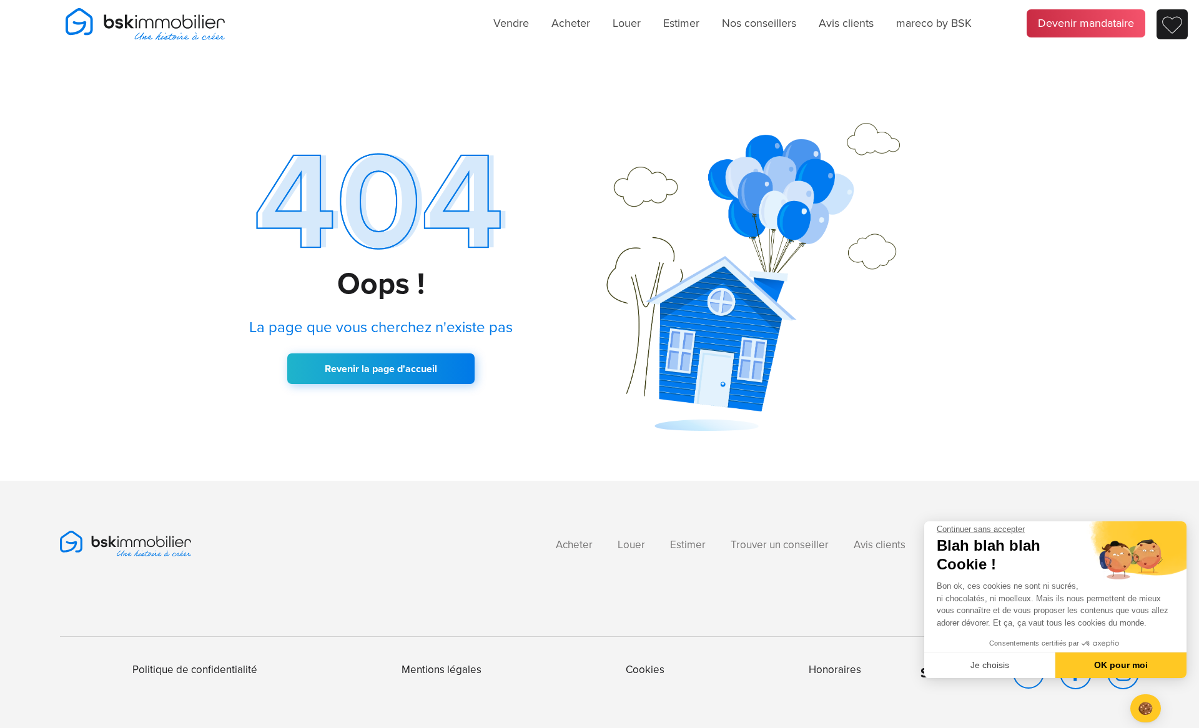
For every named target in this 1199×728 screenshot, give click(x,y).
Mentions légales (441, 669)
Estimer (681, 23)
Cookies (645, 669)
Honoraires (835, 669)
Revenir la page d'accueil (381, 369)
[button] (1145, 708)
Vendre (511, 23)
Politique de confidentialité (194, 669)
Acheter (570, 23)
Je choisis (989, 665)
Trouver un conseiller (780, 545)
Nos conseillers (759, 23)
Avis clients (846, 23)
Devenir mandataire (1086, 23)
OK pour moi (1121, 665)
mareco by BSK (934, 23)
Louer (627, 23)
